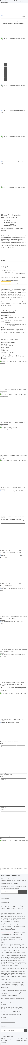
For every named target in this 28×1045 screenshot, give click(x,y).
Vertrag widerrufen (7, 1036)
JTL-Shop (24, 1040)
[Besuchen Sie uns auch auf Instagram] (24, 8)
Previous (4, 83)
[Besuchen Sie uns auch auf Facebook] (24, 6)
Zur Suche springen (19, 1)
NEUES (12, 224)
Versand (14, 270)
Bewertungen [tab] (15, 283)
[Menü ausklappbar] (3, 12)
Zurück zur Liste (5, 22)
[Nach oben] (0, 1044)
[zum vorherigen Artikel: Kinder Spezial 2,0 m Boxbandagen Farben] (2, 28)
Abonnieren (22, 892)
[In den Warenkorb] (2, 33)
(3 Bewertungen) (6, 220)
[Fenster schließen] (2, 35)
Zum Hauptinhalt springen (7, 1)
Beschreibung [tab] (6, 283)
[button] (15, 10)
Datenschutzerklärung (7, 880)
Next (3, 213)
